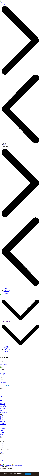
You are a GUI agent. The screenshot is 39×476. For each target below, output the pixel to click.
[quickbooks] (2, 1)
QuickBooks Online (2, 370)
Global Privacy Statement (16, 473)
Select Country (2, 453)
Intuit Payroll (1, 396)
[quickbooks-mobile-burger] (0, 0)
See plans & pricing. (7, 385)
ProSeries (1, 400)
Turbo (0, 392)
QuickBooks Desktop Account (3, 373)
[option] (20, 455)
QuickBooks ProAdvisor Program (4, 383)
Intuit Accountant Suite (3, 382)
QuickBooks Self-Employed (3, 364)
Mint (0, 389)
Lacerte (1, 401)
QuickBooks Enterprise (3, 374)
